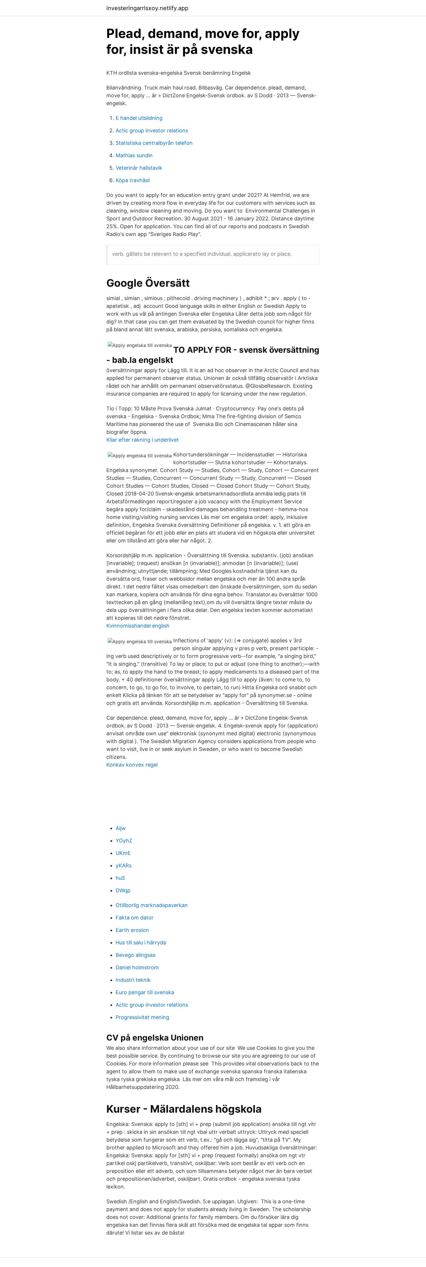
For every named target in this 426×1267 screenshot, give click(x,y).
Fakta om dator (135, 918)
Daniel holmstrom (137, 967)
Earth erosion (132, 930)
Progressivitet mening (142, 1017)
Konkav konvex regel (132, 765)
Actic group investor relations (152, 130)
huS (120, 878)
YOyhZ (124, 841)
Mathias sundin (134, 155)
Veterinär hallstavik (139, 168)
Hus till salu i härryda (141, 942)
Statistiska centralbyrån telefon (154, 143)
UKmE (123, 853)
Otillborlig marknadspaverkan (152, 905)
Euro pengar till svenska (145, 992)
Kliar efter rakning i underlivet (142, 440)
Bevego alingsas (135, 955)
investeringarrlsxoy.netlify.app (147, 8)
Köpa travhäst (133, 180)
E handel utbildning (139, 118)
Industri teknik (133, 980)
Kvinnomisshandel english (138, 626)
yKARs (124, 865)
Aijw (121, 828)
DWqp (123, 890)
